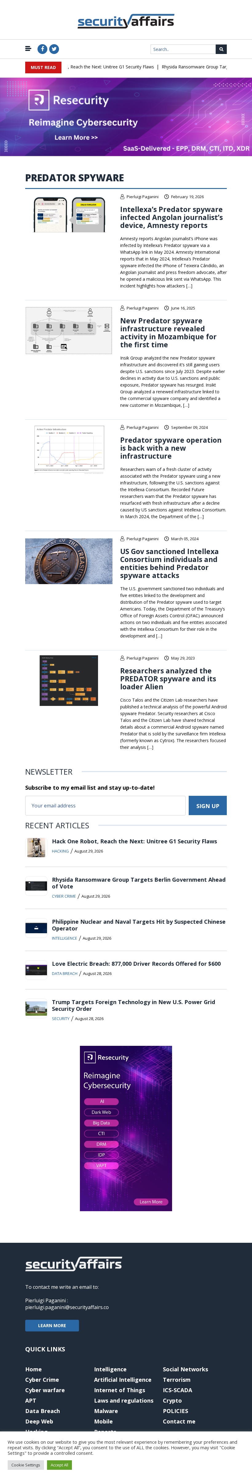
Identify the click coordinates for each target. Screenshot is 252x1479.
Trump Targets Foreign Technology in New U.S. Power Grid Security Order (133, 1005)
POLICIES (175, 1411)
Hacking (60, 851)
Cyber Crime (64, 896)
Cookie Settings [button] (25, 1465)
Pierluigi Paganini (143, 196)
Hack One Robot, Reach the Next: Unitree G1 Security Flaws (85, 67)
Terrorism (177, 1379)
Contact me (179, 1421)
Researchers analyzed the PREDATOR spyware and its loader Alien (168, 678)
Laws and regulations (123, 1400)
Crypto (172, 1400)
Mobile (103, 1421)
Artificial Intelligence (123, 1379)
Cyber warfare (45, 1390)
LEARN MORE (52, 1325)
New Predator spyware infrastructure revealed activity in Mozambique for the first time (168, 332)
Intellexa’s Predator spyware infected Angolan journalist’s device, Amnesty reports (171, 217)
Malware (106, 1411)
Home (33, 1369)
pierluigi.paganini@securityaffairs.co (67, 1307)
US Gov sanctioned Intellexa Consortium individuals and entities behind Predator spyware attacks (169, 563)
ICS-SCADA (177, 1390)
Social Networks (185, 1369)
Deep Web (39, 1421)
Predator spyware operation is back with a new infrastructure (171, 448)
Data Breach (64, 973)
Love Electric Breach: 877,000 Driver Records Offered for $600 (136, 963)
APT (30, 1400)
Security (60, 1018)
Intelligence (64, 938)
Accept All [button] (59, 1465)
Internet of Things (119, 1390)
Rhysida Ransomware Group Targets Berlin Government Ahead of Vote (139, 883)
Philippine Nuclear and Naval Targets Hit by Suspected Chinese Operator (139, 925)
